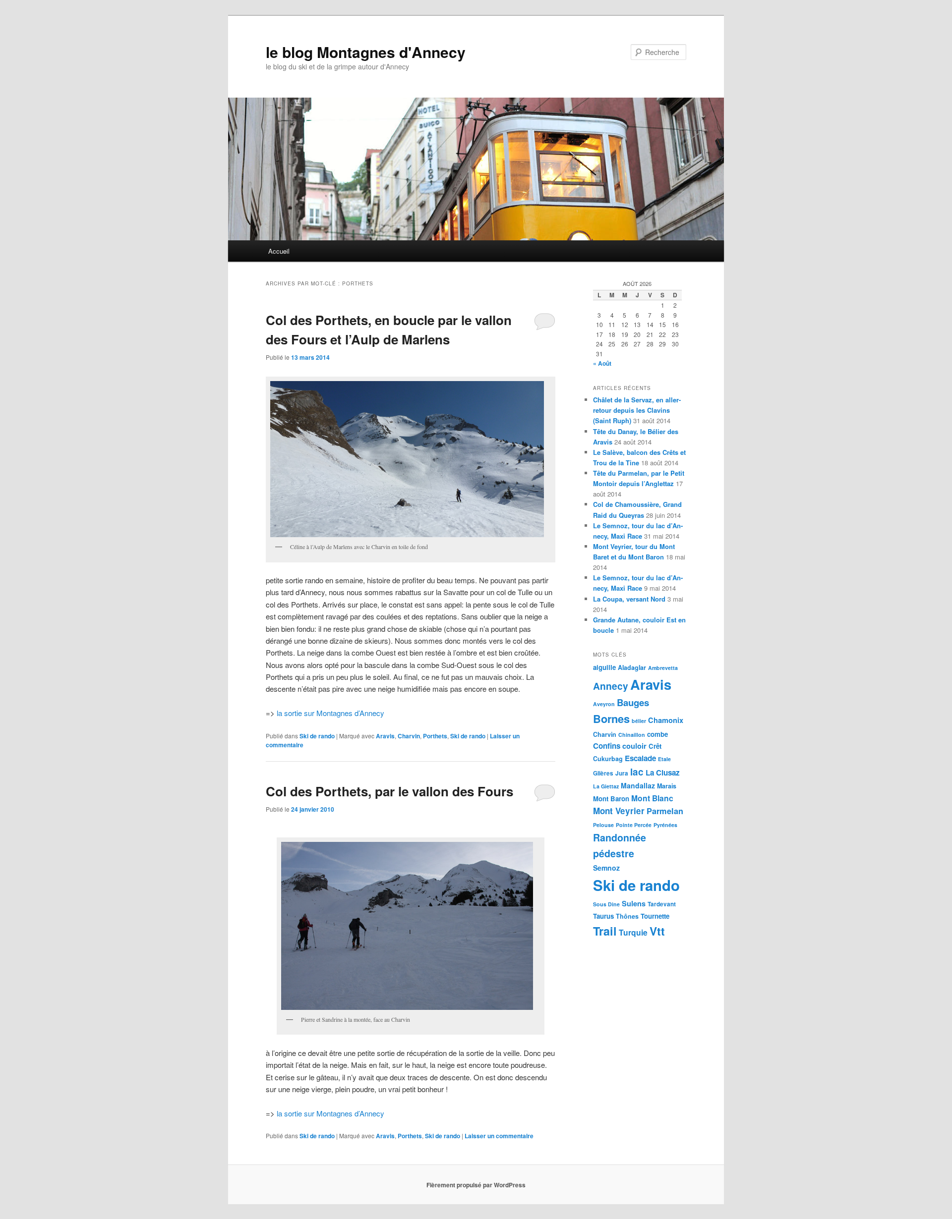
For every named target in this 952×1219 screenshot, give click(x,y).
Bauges (633, 702)
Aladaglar (632, 667)
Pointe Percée (634, 825)
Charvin (409, 735)
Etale (664, 759)
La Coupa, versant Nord (629, 599)
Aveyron (604, 704)
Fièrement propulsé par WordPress (476, 1184)
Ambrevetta (663, 667)
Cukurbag (608, 758)
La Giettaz (606, 786)
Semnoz (606, 868)
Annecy (610, 686)
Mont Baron (611, 798)
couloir (634, 746)
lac (637, 771)
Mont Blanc (652, 798)
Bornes (611, 718)
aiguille (604, 667)
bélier (639, 720)
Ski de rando (317, 735)
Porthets (435, 735)
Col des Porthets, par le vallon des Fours (389, 791)
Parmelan (665, 811)
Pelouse (603, 825)
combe (657, 734)
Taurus (603, 916)
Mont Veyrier (619, 811)
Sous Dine (606, 904)
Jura (621, 773)
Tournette (655, 916)
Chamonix (665, 720)
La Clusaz (663, 772)
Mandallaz (638, 785)
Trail (605, 931)
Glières (603, 773)
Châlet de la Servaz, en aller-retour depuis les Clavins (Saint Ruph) (637, 410)
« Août (602, 363)
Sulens (634, 903)
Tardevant (662, 904)
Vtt (657, 931)
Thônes (627, 916)
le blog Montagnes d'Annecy (366, 51)
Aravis (385, 735)
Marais (666, 785)
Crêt (655, 746)
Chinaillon (631, 734)
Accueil (279, 251)
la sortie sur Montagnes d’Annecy (330, 713)
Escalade (640, 758)
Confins (606, 745)
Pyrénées (665, 825)
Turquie (633, 932)
